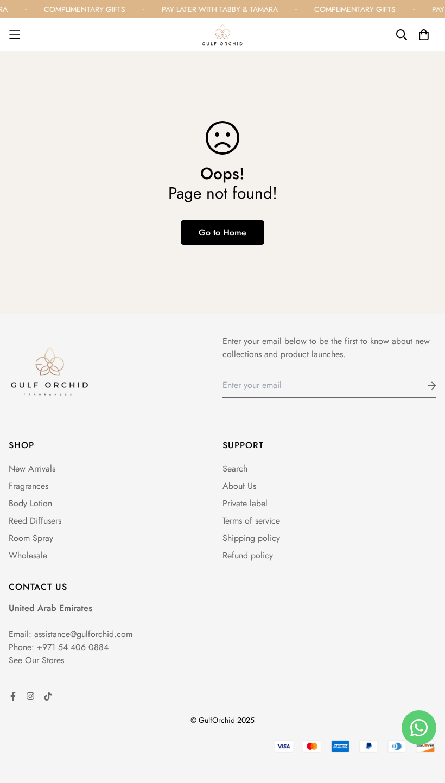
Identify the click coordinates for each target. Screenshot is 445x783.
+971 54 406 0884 (73, 647)
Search (235, 468)
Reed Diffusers (35, 520)
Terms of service (251, 520)
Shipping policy (251, 538)
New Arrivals (32, 468)
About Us (239, 486)
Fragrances (28, 486)
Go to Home (222, 232)
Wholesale (28, 555)
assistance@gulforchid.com (83, 634)
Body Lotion (30, 503)
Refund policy (248, 555)
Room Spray (31, 538)
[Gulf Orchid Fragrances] (222, 34)
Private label (245, 503)
